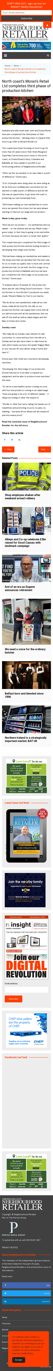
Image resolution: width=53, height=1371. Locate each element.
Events (5, 1342)
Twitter (12, 439)
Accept (18, 1360)
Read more (7, 1276)
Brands (5, 1329)
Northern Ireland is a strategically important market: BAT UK (25, 739)
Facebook (4, 439)
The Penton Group (17, 1217)
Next (43, 449)
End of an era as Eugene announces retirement (20, 588)
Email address (11, 983)
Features (6, 1323)
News (4, 1317)
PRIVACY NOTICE (10, 1247)
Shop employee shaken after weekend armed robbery (22, 496)
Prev (9, 449)
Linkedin (19, 439)
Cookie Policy (27, 1353)
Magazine (6, 1348)
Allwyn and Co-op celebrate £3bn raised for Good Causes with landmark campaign (25, 543)
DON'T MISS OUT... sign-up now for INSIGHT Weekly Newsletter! (26, 5)
